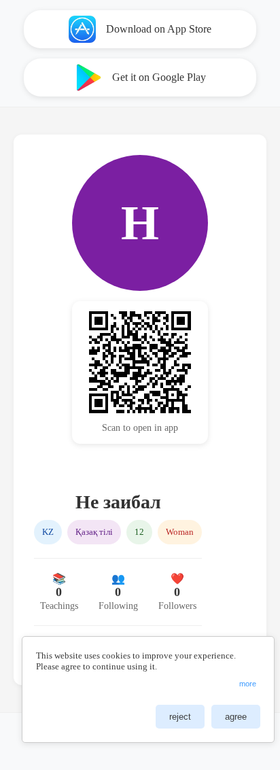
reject (180, 717)
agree (236, 717)
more (247, 684)
